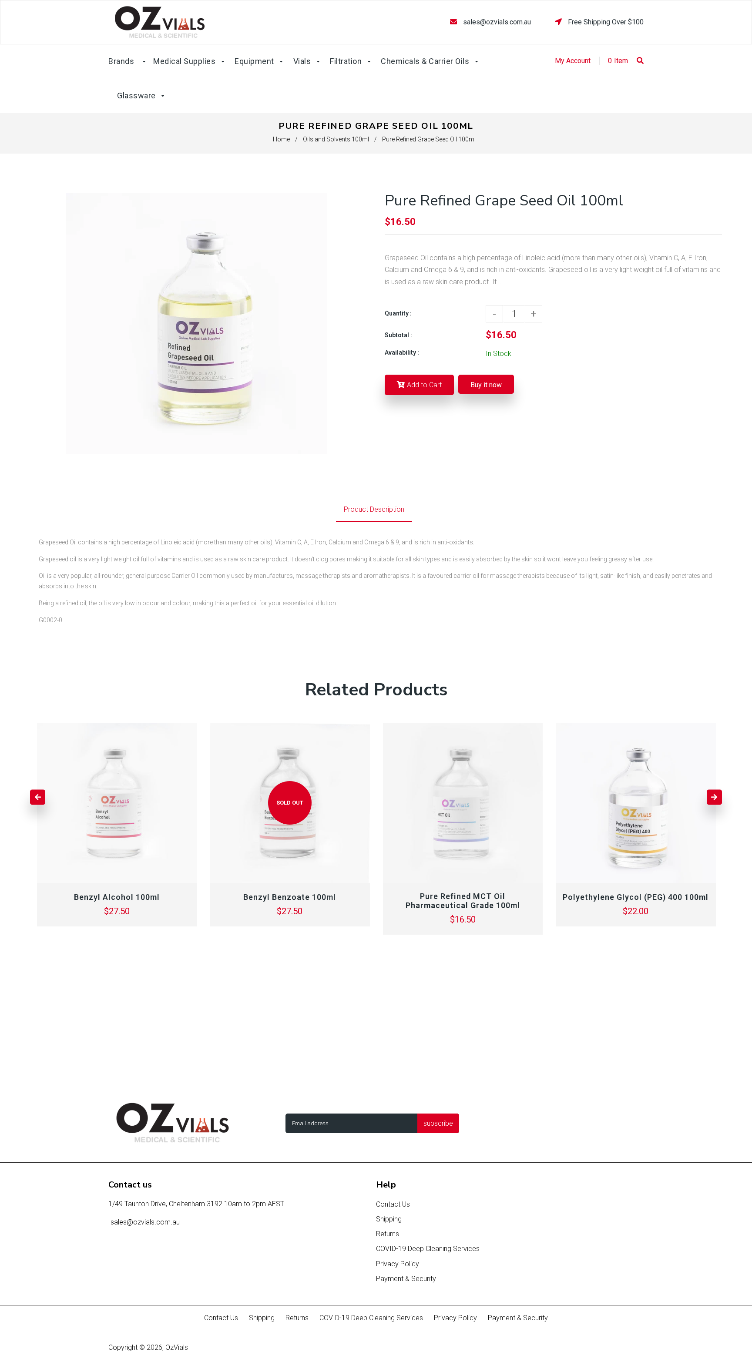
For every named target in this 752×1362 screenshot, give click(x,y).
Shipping (389, 1219)
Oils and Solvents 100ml (336, 139)
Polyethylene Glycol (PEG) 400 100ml (635, 897)
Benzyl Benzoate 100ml (289, 897)
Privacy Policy (397, 1264)
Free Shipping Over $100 (605, 22)
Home (281, 139)
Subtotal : (398, 335)
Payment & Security (406, 1279)
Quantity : (398, 313)
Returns (387, 1234)
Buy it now (486, 385)
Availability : (402, 352)
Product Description (374, 509)
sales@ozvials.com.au (497, 22)
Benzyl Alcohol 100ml (117, 897)
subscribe (438, 1123)
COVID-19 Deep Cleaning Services (428, 1249)
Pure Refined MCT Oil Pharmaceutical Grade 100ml (463, 901)
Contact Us (393, 1204)
